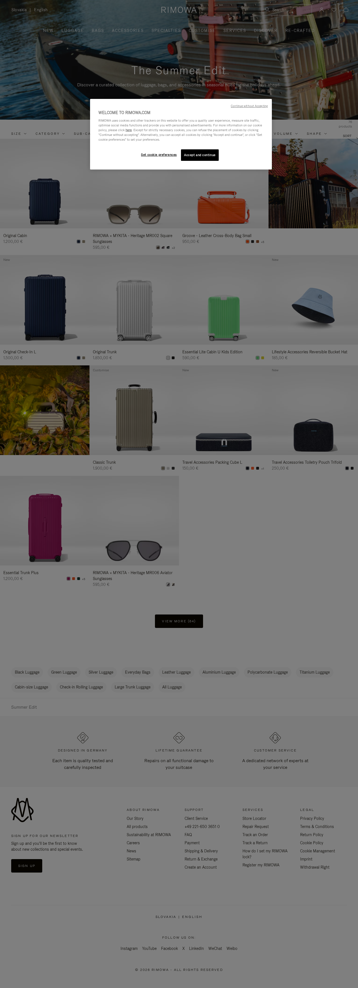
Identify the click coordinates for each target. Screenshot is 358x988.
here (129, 130)
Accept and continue (200, 155)
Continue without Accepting (249, 106)
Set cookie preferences (159, 154)
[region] (181, 134)
